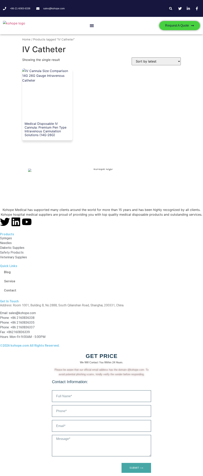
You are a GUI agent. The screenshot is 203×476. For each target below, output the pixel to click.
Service (9, 281)
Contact (10, 290)
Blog (7, 272)
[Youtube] (27, 222)
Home (26, 39)
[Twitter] (5, 222)
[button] (171, 8)
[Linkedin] (16, 222)
